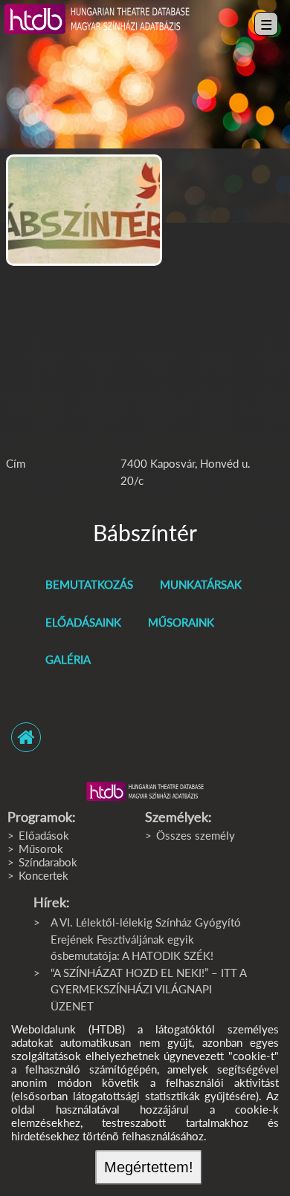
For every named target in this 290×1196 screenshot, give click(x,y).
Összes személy (195, 835)
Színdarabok (48, 862)
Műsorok (41, 848)
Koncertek (43, 875)
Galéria (68, 659)
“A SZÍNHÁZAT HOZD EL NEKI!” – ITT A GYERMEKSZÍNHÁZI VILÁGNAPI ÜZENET (148, 989)
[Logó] (145, 791)
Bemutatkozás (89, 584)
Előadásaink (83, 622)
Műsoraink (181, 622)
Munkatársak (201, 584)
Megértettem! (148, 1167)
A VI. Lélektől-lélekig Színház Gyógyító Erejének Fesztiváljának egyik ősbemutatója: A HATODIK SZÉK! (146, 938)
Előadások (44, 835)
